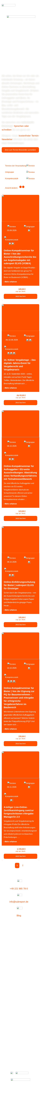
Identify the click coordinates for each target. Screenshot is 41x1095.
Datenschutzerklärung (20, 1062)
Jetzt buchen (20, 296)
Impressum (20, 1067)
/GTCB (33, 1058)
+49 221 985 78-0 (19, 888)
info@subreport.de (18, 901)
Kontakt (18, 1058)
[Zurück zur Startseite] (8, 7)
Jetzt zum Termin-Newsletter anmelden (20, 150)
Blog (19, 915)
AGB (28, 1058)
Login (4, 959)
